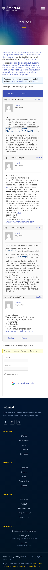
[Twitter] (12, 422)
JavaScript (24, 481)
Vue (24, 476)
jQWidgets (24, 535)
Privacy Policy (24, 513)
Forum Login (30, 59)
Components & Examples (24, 531)
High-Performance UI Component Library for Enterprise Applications (22, 53)
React (24, 472)
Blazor (24, 485)
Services (24, 454)
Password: (8, 366)
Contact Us (24, 517)
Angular (24, 467)
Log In (18, 392)
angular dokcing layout (20, 63)
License (24, 449)
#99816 (39, 157)
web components (21, 74)
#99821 (39, 297)
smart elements (9, 72)
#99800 (38, 99)
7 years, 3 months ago (19, 81)
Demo (24, 436)
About (24, 504)
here (7, 187)
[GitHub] (18, 422)
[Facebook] (5, 422)
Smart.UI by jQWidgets (13, 556)
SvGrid (24, 542)
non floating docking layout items (26, 70)
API (19, 212)
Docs (24, 445)
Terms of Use (24, 508)
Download (24, 440)
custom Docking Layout (21, 65)
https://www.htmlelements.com (20, 222)
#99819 (39, 227)
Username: (8, 358)
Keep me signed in (13, 374)
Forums (28, 55)
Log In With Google (25, 383)
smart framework (25, 72)
